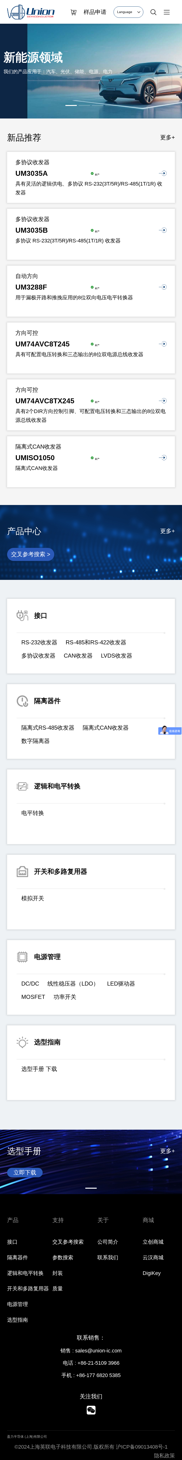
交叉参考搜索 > (30, 554)
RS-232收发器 (39, 642)
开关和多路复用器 (28, 1289)
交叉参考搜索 (68, 1242)
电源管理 (17, 1304)
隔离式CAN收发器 (106, 727)
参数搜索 (62, 1257)
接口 (12, 1242)
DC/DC (30, 983)
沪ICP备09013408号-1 (142, 1447)
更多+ (167, 137)
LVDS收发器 (116, 655)
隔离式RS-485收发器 (47, 727)
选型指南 (17, 1320)
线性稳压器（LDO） (73, 983)
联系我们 (107, 1257)
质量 (57, 1289)
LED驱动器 (121, 983)
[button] (71, 105)
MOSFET (33, 997)
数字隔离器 (35, 741)
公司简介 (107, 1242)
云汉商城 (153, 1257)
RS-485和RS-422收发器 (96, 642)
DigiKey (152, 1273)
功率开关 (65, 997)
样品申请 (95, 12)
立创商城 (153, 1242)
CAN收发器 (78, 655)
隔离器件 (17, 1257)
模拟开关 (32, 898)
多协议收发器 (38, 655)
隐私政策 (164, 1456)
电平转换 (32, 813)
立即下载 (25, 1172)
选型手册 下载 (39, 1069)
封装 (57, 1273)
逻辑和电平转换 (25, 1273)
